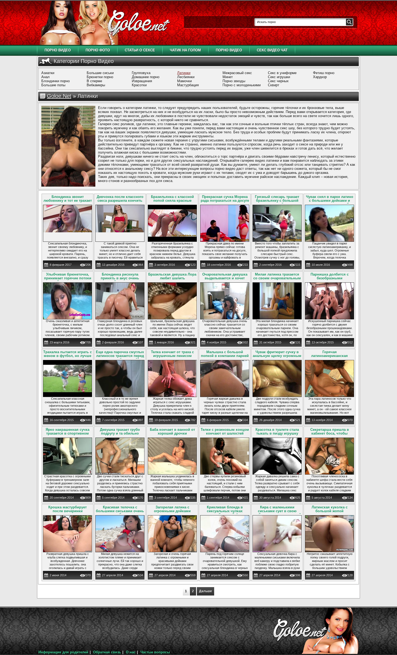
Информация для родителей (63, 652)
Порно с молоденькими (242, 85)
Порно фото (98, 50)
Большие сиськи (100, 73)
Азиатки (47, 73)
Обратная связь (107, 652)
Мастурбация (188, 85)
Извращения (142, 81)
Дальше (205, 591)
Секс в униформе (282, 73)
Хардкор (320, 77)
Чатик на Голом (185, 50)
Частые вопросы (155, 652)
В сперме (94, 81)
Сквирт (273, 85)
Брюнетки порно (100, 77)
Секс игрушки (279, 77)
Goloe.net (59, 96)
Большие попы (53, 85)
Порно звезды (234, 81)
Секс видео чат (272, 50)
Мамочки (184, 81)
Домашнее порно (145, 77)
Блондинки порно (55, 81)
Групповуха (141, 73)
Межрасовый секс (237, 73)
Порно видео (58, 50)
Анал (45, 77)
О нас (131, 652)
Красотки (139, 85)
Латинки (183, 73)
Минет (228, 77)
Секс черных (278, 81)
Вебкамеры (96, 85)
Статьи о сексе (140, 50)
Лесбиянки (185, 77)
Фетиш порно (323, 73)
